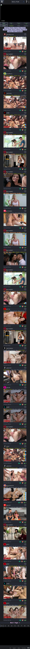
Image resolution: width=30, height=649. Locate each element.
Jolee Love (17, 75)
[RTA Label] (28, 648)
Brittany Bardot (13, 566)
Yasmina (17, 448)
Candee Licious (17, 134)
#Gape (26, 467)
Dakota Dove (23, 252)
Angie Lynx (25, 193)
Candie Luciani (17, 173)
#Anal (11, 311)
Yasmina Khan (9, 75)
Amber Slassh (15, 252)
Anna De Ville (22, 605)
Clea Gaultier (9, 448)
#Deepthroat (21, 311)
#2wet (16, 605)
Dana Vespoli (26, 173)
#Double (15, 311)
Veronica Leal (14, 467)
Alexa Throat (22, 56)
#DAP (20, 467)
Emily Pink (13, 36)
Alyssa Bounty (19, 154)
